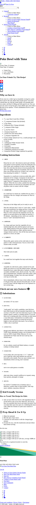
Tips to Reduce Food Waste (15, 31)
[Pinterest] (18, 81)
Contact (9, 44)
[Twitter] (18, 87)
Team (9, 38)
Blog (8, 39)
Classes (6, 11)
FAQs (9, 41)
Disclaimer (26, 502)
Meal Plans (10, 23)
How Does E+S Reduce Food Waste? (18, 29)
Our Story (7, 481)
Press (8, 43)
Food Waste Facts (12, 33)
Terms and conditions (6, 502)
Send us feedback (5, 445)
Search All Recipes (12, 21)
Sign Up (6, 476)
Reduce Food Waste (9, 24)
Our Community (8, 483)
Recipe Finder (18, 19)
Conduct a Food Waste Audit (15, 28)
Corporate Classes (12, 14)
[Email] (18, 90)
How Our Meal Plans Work (12, 474)
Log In (2, 469)
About (5, 34)
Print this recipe (6, 110)
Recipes (6, 16)
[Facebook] (18, 84)
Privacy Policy (17, 502)
